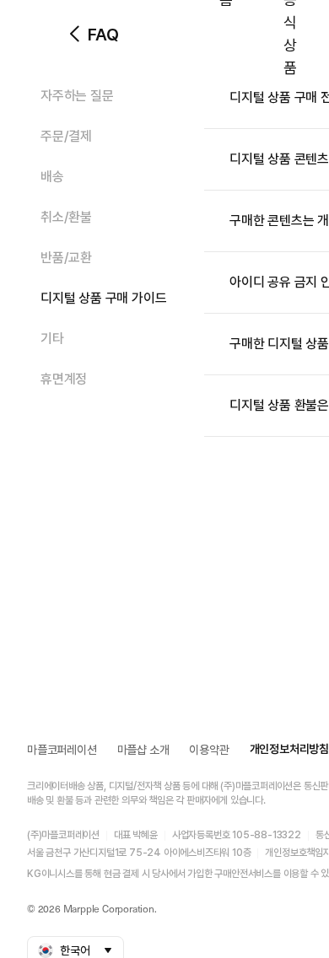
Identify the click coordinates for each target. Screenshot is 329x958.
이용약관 (209, 749)
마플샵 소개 (143, 749)
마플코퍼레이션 (62, 749)
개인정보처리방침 (289, 749)
